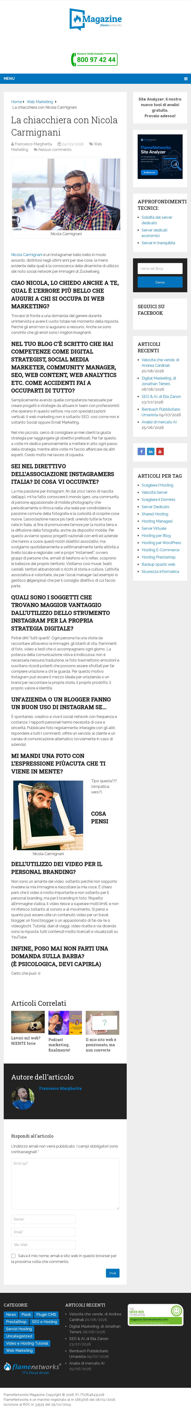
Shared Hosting (155, 514)
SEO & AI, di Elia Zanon (161, 396)
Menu (9, 78)
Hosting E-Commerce (160, 550)
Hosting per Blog (156, 535)
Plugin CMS (46, 1314)
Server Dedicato (155, 507)
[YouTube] (160, 451)
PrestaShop (16, 1322)
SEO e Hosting (44, 1322)
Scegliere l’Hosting (157, 485)
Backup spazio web (158, 564)
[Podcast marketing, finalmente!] (65, 1023)
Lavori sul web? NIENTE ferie (25, 1040)
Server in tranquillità (158, 243)
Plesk (26, 1314)
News (11, 1314)
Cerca (160, 282)
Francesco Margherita (33, 144)
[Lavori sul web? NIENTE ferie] (28, 1022)
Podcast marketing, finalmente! (59, 1044)
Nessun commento (55, 149)
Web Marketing (19, 1350)
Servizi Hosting (19, 1329)
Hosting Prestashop (159, 557)
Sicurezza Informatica (160, 571)
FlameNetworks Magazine (24, 1395)
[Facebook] (141, 451)
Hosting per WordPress (161, 543)
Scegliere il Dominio (158, 499)
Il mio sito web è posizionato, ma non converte (101, 1044)
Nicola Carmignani (26, 255)
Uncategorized (19, 1336)
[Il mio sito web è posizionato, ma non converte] (102, 1023)
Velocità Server (154, 492)
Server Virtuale (154, 528)
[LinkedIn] (150, 451)
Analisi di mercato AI (159, 422)
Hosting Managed (157, 521)
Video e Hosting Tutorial (27, 1343)
